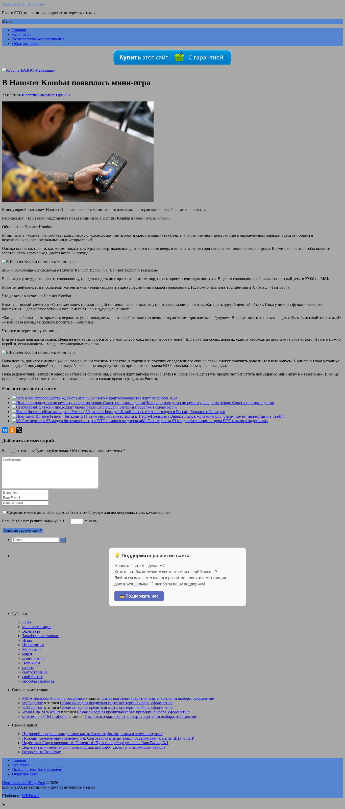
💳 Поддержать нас (139, 596)
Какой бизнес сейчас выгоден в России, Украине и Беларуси (173, 412)
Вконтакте (31, 631)
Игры (27, 640)
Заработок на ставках (40, 636)
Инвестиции (31, 95)
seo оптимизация (36, 627)
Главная (19, 30)
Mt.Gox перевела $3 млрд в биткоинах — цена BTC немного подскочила (205, 421)
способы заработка (38, 681)
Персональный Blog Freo (23, 4)
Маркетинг (31, 649)
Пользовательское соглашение (38, 39)
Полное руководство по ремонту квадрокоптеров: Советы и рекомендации (209, 402)
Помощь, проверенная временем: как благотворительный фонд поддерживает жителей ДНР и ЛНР (108, 738)
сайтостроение (34, 672)
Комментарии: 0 (56, 95)
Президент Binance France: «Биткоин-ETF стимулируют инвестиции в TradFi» (218, 416)
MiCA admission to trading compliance (53, 698)
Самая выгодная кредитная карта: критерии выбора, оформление (158, 698)
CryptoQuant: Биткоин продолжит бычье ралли (136, 407)
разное (28, 667)
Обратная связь (25, 43)
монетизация (33, 658)
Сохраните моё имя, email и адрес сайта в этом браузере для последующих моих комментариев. (89, 512)
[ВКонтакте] (5, 430)
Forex (27, 622)
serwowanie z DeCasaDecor (45, 716)
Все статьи (21, 34)
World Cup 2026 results (41, 712)
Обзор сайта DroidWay (41, 752)
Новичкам (31, 663)
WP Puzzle (30, 796)
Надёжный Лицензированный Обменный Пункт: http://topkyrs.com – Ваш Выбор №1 (95, 743)
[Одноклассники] (12, 430)
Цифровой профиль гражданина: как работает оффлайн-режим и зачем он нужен (92, 734)
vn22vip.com (32, 703)
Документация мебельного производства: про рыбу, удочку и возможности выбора (93, 747)
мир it (27, 654)
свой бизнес (32, 677)
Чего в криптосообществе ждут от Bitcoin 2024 (137, 398)
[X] (19, 430)
